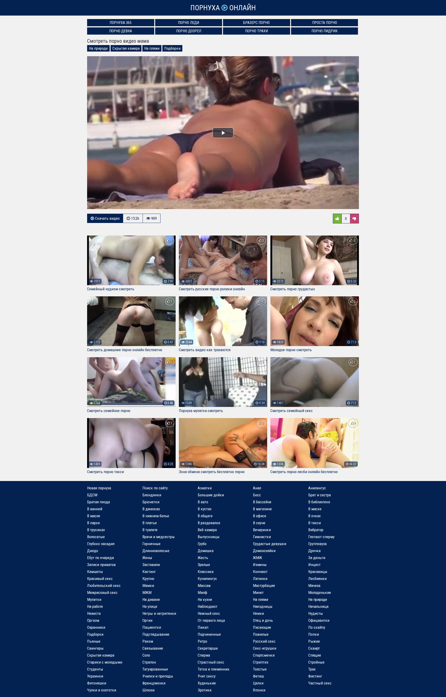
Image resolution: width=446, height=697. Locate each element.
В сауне (259, 522)
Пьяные (93, 641)
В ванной (94, 509)
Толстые (260, 669)
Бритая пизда (98, 502)
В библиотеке (319, 502)
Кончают (260, 571)
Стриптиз (260, 662)
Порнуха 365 (120, 22)
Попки (313, 634)
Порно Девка (120, 31)
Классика (205, 571)
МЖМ (146, 592)
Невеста (94, 613)
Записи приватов (101, 564)
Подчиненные (209, 634)
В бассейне (262, 502)
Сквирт (314, 648)
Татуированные (155, 669)
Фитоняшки (96, 683)
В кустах (204, 509)
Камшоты (95, 571)
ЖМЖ (257, 557)
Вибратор (315, 529)
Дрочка (314, 550)
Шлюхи (148, 690)
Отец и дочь (263, 620)
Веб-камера (207, 529)
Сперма (204, 655)
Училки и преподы (157, 676)
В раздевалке (209, 522)
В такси (314, 522)
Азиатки (205, 488)
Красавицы (317, 571)
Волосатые (96, 536)
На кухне (205, 599)
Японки (259, 690)
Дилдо (92, 550)
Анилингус (317, 488)
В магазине (262, 509)
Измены (260, 564)
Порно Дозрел (188, 31)
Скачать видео (107, 218)
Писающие (262, 627)
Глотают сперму (321, 536)
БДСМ (92, 495)
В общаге (205, 516)
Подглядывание (155, 634)
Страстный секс (211, 662)
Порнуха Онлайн (223, 7)
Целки (258, 683)
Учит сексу (207, 676)
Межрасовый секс (102, 592)
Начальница (318, 606)
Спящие (314, 655)
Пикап (203, 627)
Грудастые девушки (269, 543)
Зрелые (204, 564)
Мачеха (314, 585)
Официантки (318, 620)
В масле (93, 516)
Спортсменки (264, 655)
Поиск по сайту (155, 488)
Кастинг (149, 571)
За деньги (316, 557)
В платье (149, 522)
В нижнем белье (155, 516)
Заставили (151, 564)
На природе (98, 48)
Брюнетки (150, 502)
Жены (147, 557)
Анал (257, 488)
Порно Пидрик (325, 31)
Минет (258, 592)
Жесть (203, 557)
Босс (257, 495)
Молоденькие (319, 592)
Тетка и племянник (214, 669)
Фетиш (258, 676)
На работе (95, 606)
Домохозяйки (264, 550)
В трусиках (96, 529)
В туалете (149, 529)
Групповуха (317, 543)
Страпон (149, 662)
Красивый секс (100, 578)
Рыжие (314, 641)
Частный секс (319, 683)
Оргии (147, 620)
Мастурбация (264, 585)
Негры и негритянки (159, 613)
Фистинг (315, 676)
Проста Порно (324, 22)
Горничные (151, 543)
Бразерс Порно (256, 22)
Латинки (260, 578)
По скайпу (316, 627)
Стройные (316, 662)
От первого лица (211, 620)
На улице (149, 606)
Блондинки (151, 495)
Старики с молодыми (104, 662)
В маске (314, 509)
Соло (146, 655)
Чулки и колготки (101, 690)
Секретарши (208, 648)
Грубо (202, 543)
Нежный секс (209, 613)
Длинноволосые (155, 550)
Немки (258, 613)
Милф (202, 592)
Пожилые (261, 634)
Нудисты (315, 613)
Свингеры (95, 648)
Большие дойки (211, 495)
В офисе (259, 516)
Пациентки (151, 627)
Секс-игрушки (264, 648)
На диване (151, 599)
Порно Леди (188, 22)
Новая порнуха (99, 488)
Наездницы (262, 606)
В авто (203, 502)
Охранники (96, 627)
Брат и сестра (319, 495)
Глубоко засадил (101, 543)
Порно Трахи (256, 31)
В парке (93, 522)
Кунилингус (207, 578)
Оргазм (93, 620)
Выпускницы (209, 536)
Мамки (148, 585)
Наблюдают (207, 606)
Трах (311, 669)
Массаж (204, 585)
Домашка (205, 550)
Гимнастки (262, 536)
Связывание (152, 648)
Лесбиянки (317, 578)
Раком (147, 641)
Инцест (314, 564)
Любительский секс (104, 585)
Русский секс (264, 641)
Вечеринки (262, 529)
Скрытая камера (126, 48)
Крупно (148, 578)
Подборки (172, 48)
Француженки (153, 683)
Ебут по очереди (100, 557)
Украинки (95, 676)
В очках (314, 516)
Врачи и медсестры (158, 536)
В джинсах (151, 509)
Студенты (95, 669)
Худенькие (207, 683)
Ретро (202, 641)
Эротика (204, 690)
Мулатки (94, 599)
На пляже (152, 48)
